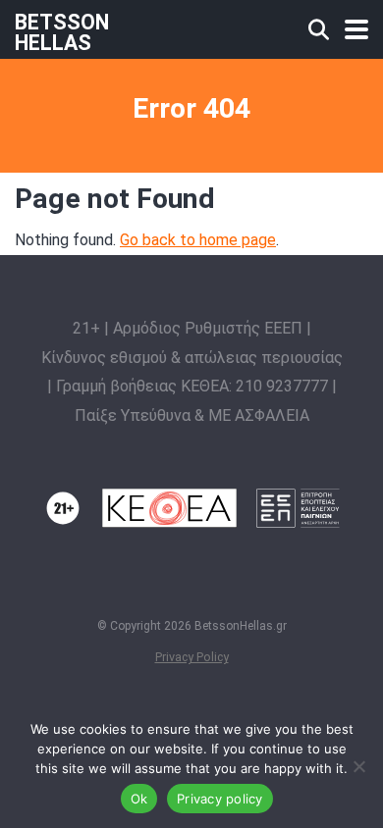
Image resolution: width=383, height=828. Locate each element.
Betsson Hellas (62, 32)
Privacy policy (220, 798)
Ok (139, 798)
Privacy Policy (192, 656)
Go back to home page (198, 240)
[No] (358, 766)
